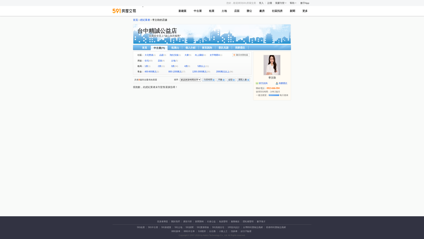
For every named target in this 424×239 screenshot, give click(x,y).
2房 (159, 66)
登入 (261, 3)
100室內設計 (234, 227)
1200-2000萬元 (199, 71)
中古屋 (198, 10)
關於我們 (175, 221)
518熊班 (202, 231)
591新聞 (189, 227)
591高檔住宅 (218, 227)
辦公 (249, 10)
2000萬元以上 (222, 71)
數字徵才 (261, 221)
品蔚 (161, 55)
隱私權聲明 (248, 221)
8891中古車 (189, 231)
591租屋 (141, 227)
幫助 (292, 3)
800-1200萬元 (175, 71)
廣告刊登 (187, 221)
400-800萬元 (151, 71)
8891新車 (175, 231)
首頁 (135, 20)
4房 (186, 66)
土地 (224, 10)
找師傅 (234, 231)
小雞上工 (223, 231)
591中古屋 (153, 227)
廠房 (262, 10)
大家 (187, 55)
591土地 (178, 227)
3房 (172, 66)
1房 (146, 66)
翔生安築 (174, 55)
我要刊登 (280, 3)
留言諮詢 (207, 47)
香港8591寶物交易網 (276, 227)
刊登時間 (208, 79)
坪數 (220, 79)
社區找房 (277, 10)
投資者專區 (162, 221)
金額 (230, 79)
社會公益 (211, 221)
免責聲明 (223, 221)
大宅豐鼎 (149, 55)
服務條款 (235, 221)
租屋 (211, 10)
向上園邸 (199, 55)
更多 (305, 10)
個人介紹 (190, 47)
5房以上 (201, 66)
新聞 (292, 10)
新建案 (182, 10)
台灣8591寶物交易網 (253, 227)
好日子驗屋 (246, 231)
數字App (304, 3)
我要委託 (240, 47)
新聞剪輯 (199, 221)
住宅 (147, 60)
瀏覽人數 (242, 79)
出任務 (212, 231)
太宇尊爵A (215, 55)
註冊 (269, 3)
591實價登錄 (203, 227)
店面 (236, 10)
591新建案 (166, 227)
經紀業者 (145, 20)
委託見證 (224, 47)
